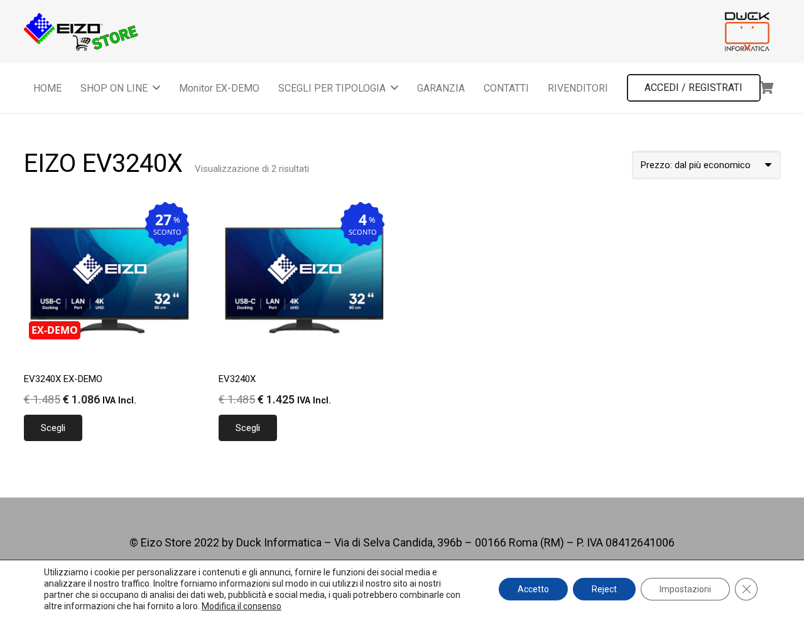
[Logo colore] (747, 31)
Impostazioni (685, 589)
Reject (604, 589)
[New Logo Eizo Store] (82, 31)
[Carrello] (767, 88)
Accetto (533, 589)
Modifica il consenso (241, 606)
